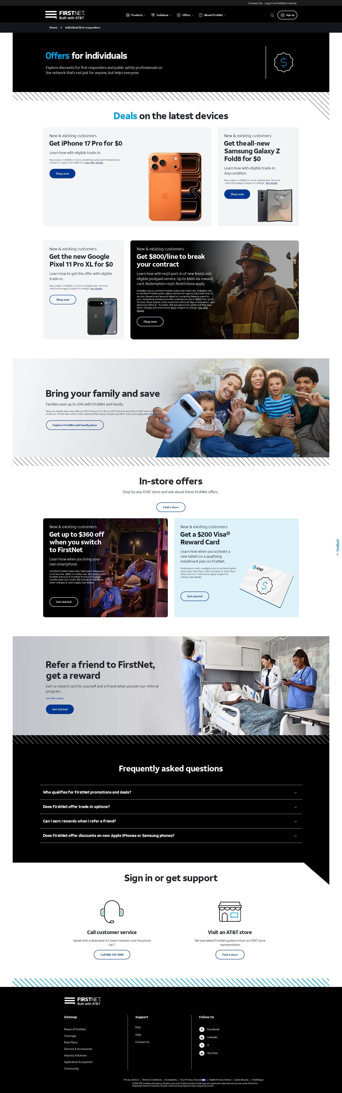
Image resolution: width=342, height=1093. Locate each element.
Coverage (70, 1036)
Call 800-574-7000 (112, 954)
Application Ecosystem (78, 1062)
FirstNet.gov (258, 1079)
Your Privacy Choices (190, 1079)
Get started (63, 602)
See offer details (94, 162)
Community (71, 1068)
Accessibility (171, 1079)
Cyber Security (241, 1079)
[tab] (171, 792)
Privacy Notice (131, 1079)
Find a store (171, 507)
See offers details (55, 698)
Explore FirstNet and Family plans (75, 425)
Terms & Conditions (152, 1079)
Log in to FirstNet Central (280, 3)
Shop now (62, 173)
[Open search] (272, 15)
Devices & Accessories (78, 1049)
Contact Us (255, 3)
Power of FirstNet (75, 1029)
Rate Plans (71, 1042)
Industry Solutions (75, 1055)
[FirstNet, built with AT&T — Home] (65, 15)
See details (272, 182)
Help (138, 1034)
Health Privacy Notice (220, 1079)
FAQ (138, 1027)
